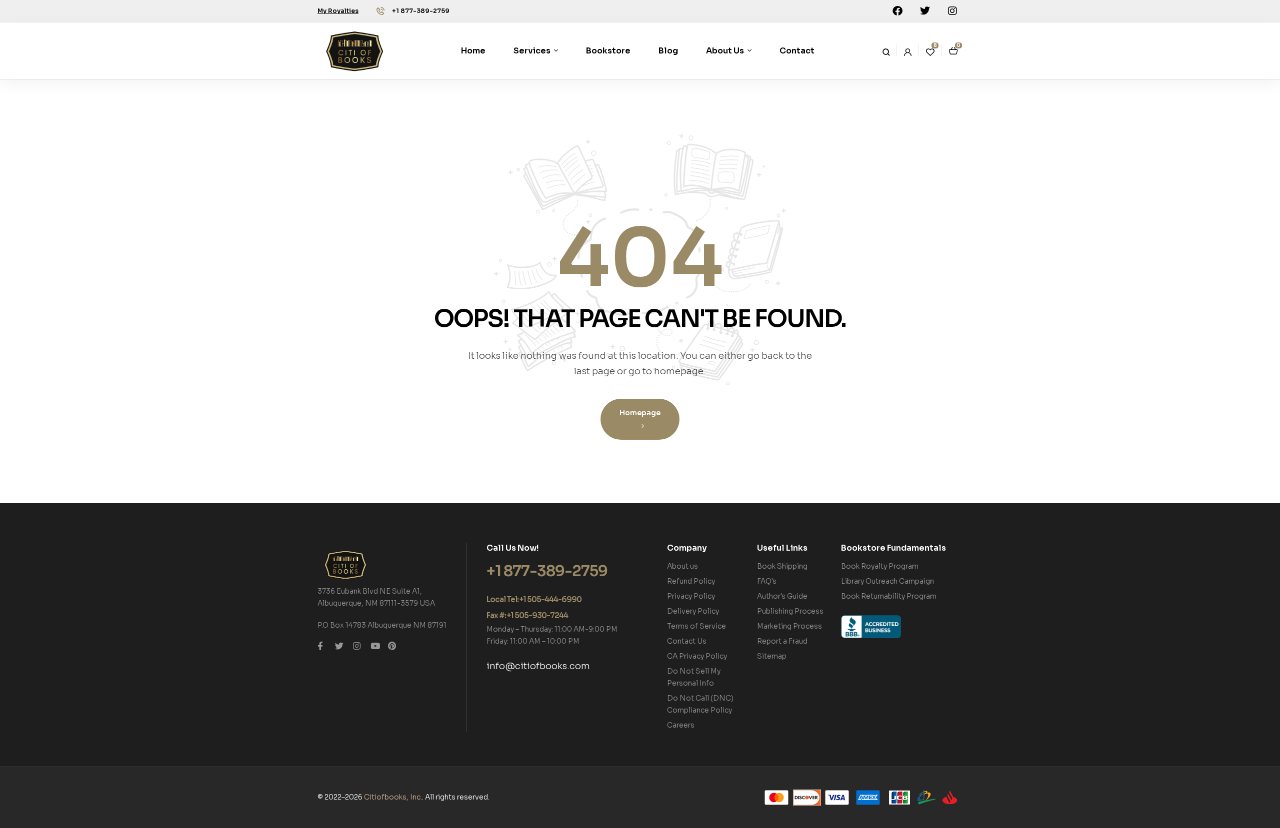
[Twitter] (925, 11)
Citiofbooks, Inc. (393, 797)
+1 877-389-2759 (421, 10)
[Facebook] (898, 11)
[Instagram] (952, 11)
